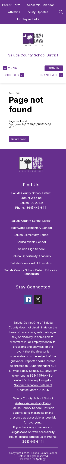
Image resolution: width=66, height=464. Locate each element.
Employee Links (28, 19)
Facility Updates (37, 12)
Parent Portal (11, 5)
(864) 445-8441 (37, 207)
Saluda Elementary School (31, 235)
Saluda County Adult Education (31, 263)
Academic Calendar (40, 5)
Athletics (14, 12)
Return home (18, 139)
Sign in (53, 68)
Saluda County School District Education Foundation (31, 272)
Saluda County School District (31, 220)
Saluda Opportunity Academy (31, 256)
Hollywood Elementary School (31, 228)
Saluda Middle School (31, 242)
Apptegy (41, 458)
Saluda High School (31, 249)
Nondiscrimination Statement (33, 385)
